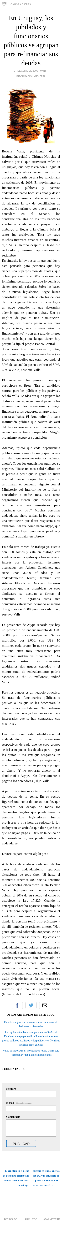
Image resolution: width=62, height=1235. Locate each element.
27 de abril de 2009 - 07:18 (30, 70)
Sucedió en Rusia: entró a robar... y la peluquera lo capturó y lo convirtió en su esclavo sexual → (46, 1178)
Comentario (13, 1116)
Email (44, 1005)
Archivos (31, 1219)
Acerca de (10, 1219)
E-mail (19, 1102)
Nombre (11, 1088)
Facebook (17, 1005)
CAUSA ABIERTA (21, 4)
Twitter (31, 1005)
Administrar (51, 1219)
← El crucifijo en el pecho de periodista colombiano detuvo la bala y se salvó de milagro (15, 1178)
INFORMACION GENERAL (31, 76)
